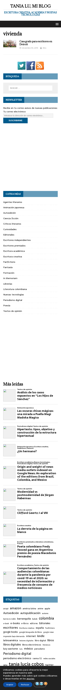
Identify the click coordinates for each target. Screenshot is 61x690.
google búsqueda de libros (30, 632)
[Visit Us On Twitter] (21, 68)
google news (48, 632)
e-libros (24, 623)
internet (31, 636)
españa (40, 628)
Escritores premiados (14, 245)
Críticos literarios (12, 224)
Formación (8, 273)
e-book (6, 623)
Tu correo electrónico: (14, 111)
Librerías (7, 284)
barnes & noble (9, 619)
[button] (56, 24)
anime (40, 608)
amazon (15, 608)
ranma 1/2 (37, 658)
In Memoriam (10, 278)
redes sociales (49, 658)
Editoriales (8, 234)
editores (34, 623)
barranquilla (24, 619)
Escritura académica (14, 251)
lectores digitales (26, 640)
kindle (40, 636)
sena (5, 665)
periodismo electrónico (17, 658)
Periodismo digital (12, 300)
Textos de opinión (12, 311)
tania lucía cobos (26, 664)
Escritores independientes (17, 240)
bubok (34, 618)
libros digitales (12, 645)
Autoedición (9, 213)
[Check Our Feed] (39, 68)
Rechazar (25, 684)
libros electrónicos (31, 644)
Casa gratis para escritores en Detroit (36, 43)
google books (10, 632)
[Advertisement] (30, 157)
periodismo (39, 649)
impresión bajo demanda (14, 636)
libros (50, 640)
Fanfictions (9, 262)
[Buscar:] (30, 88)
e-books (15, 623)
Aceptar (9, 684)
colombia (46, 618)
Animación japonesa (13, 207)
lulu (21, 649)
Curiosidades (10, 229)
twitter (49, 665)
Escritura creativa (12, 256)
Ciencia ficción (10, 218)
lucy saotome (10, 649)
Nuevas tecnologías (13, 294)
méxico (28, 649)
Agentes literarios (12, 202)
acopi (5, 608)
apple (47, 608)
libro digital (40, 640)
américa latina (29, 608)
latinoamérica (10, 640)
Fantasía (8, 267)
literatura (46, 645)
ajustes (30, 678)
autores (45, 613)
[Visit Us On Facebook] (30, 68)
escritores (10, 627)
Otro (44, 47)
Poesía (6, 305)
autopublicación (30, 613)
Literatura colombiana (15, 289)
